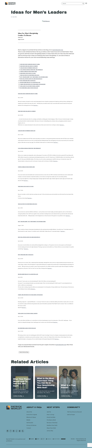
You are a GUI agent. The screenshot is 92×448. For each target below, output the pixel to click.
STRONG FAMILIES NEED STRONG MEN (26, 166)
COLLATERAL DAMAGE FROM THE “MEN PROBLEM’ (31, 69)
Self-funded (30, 422)
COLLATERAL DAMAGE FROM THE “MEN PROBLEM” (29, 148)
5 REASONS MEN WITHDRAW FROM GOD (28, 67)
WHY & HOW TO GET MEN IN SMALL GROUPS (27, 313)
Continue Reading (17, 395)
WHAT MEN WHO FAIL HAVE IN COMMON (29, 66)
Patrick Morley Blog (23, 352)
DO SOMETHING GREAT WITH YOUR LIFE (27, 328)
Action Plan (50, 430)
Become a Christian (52, 422)
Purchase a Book (51, 420)
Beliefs (28, 420)
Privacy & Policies (31, 425)
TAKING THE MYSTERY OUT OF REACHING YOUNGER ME (30, 294)
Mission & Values (31, 417)
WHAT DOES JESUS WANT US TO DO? (26, 186)
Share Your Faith (51, 428)
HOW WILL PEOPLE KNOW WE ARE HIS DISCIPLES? (29, 237)
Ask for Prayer (71, 414)
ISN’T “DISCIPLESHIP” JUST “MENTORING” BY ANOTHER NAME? (32, 221)
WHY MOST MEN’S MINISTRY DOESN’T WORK (30, 64)
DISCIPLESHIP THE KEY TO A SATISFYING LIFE (28, 274)
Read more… (35, 105)
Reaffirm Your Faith (52, 425)
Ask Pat (49, 412)
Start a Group (50, 414)
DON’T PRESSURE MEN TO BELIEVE (25, 254)
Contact (29, 428)
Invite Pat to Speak (32, 414)
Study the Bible (51, 417)
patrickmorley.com (58, 50)
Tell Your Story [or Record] (74, 412)
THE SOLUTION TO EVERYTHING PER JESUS (27, 203)
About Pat (29, 412)
